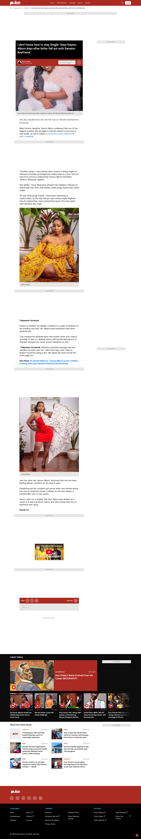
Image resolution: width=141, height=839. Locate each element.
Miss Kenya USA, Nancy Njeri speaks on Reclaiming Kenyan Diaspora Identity (70, 715)
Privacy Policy (50, 824)
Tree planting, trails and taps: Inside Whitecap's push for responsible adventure (33, 735)
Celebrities (26, 8)
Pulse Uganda (99, 820)
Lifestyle (72, 3)
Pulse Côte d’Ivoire (119, 817)
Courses (29, 820)
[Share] (79, 62)
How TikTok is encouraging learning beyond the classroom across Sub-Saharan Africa (75, 764)
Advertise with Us (51, 816)
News (52, 3)
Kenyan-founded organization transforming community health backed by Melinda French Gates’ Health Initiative (34, 750)
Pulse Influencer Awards (73, 817)
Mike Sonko (26, 607)
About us (48, 812)
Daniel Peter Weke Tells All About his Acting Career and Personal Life (95, 715)
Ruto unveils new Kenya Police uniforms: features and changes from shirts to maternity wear (76, 735)
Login (128, 3)
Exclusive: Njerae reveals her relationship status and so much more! (21, 715)
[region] (70, 706)
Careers (87, 3)
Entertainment (62, 3)
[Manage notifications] (137, 835)
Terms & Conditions (52, 820)
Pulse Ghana (98, 816)
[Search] (122, 3)
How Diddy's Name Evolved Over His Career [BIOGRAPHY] (74, 677)
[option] (21, 706)
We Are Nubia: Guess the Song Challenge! (44, 714)
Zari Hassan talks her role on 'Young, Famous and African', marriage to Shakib (119, 715)
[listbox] (70, 706)
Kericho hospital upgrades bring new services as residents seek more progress (76, 749)
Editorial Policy (73, 812)
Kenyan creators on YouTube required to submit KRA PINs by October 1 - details (34, 764)
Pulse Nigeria (98, 812)
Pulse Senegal (120, 812)
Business (67, 759)
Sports (80, 3)
